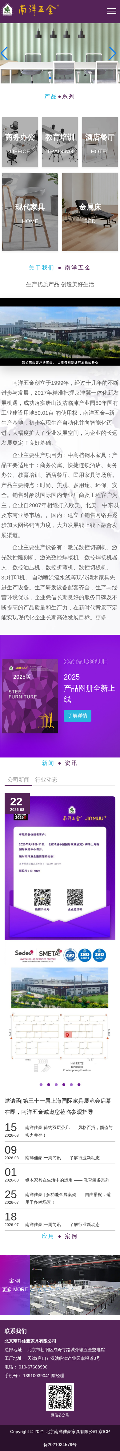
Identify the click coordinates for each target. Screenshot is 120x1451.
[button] (4, 53)
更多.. (102, 617)
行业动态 (46, 780)
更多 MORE (15, 1289)
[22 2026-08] (60, 943)
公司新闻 (18, 780)
